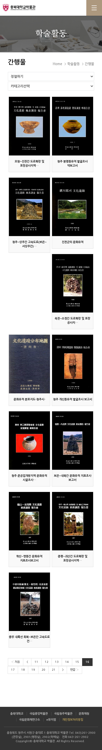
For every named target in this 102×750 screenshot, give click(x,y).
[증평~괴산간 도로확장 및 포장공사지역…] (72, 521)
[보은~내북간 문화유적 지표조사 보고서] (72, 440)
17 (13, 669)
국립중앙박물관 (39, 713)
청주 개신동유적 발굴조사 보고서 (72, 399)
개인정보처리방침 (72, 719)
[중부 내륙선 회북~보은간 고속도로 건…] (29, 602)
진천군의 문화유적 (72, 242)
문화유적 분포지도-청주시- (29, 399)
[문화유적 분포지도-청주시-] (29, 364)
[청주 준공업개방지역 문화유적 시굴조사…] (29, 440)
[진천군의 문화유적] (72, 207)
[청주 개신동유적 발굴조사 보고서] (72, 364)
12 (46, 662)
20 (43, 669)
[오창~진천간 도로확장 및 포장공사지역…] (29, 126)
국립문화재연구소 (29, 719)
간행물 (89, 64)
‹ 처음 (15, 662)
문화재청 (84, 713)
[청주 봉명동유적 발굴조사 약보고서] (72, 126)
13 (57, 662)
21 (53, 669)
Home (57, 64)
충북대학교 (16, 713)
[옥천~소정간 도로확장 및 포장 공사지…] (72, 283)
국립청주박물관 (63, 713)
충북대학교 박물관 (26, 8)
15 (77, 662)
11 (36, 662)
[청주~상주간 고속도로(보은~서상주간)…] (29, 207)
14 (67, 662)
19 (33, 669)
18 (23, 669)
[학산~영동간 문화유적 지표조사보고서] (29, 521)
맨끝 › (74, 669)
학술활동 (73, 64)
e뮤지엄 (51, 719)
